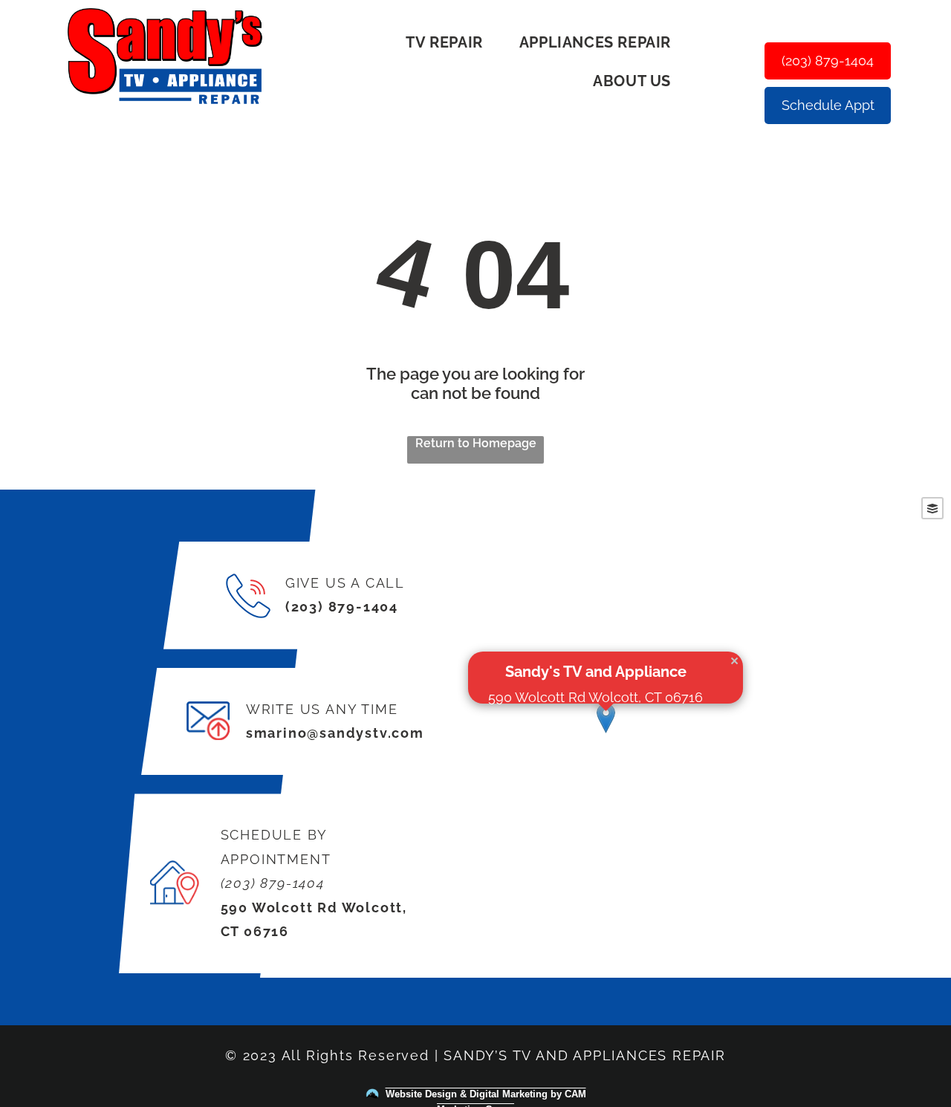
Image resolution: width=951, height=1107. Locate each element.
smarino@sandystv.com (335, 733)
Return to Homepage (475, 443)
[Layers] (932, 508)
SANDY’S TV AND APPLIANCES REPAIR (585, 1055)
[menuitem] (449, 42)
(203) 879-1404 (341, 606)
